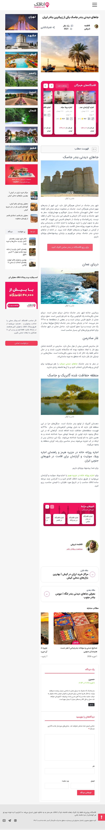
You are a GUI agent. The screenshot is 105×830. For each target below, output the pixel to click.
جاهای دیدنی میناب (68, 363)
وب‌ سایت (65, 781)
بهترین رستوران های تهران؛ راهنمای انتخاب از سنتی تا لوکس (17, 262)
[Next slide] (51, 86)
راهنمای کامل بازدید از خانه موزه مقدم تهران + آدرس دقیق (17, 252)
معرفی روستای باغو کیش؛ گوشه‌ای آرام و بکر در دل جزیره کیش (17, 206)
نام (93, 766)
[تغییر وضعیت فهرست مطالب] (93, 149)
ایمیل (92, 781)
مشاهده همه (62, 85)
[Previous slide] (45, 86)
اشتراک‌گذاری (46, 27)
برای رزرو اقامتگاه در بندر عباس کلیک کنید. (70, 247)
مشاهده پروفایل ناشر (74, 549)
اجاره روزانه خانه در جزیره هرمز (81, 475)
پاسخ (91, 704)
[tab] (33, 231)
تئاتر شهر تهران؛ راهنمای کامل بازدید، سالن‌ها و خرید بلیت (16, 241)
